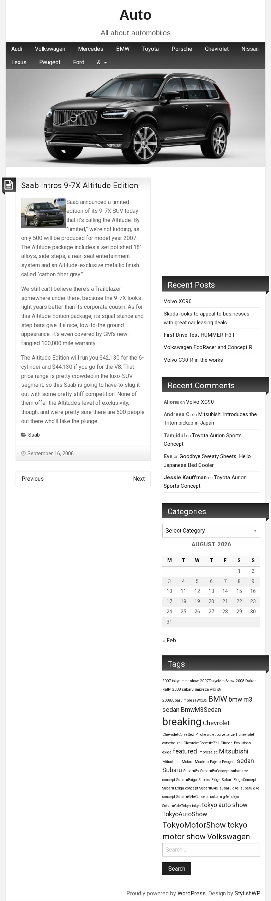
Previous (33, 478)
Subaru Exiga (210, 779)
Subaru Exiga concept (180, 788)
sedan (245, 760)
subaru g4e (229, 788)
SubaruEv (191, 771)
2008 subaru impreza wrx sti (196, 689)
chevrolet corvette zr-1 (218, 734)
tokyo (196, 806)
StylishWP (247, 893)
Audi (16, 49)
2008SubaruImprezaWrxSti (184, 700)
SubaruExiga (186, 779)
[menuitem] (17, 49)
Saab (34, 435)
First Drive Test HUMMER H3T (199, 335)
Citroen (227, 743)
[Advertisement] (211, 222)
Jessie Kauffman (185, 477)
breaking (181, 722)
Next (139, 478)
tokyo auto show (224, 805)
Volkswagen (50, 49)
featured (185, 751)
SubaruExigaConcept (239, 779)
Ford (78, 62)
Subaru (172, 770)
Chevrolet (217, 49)
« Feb (169, 640)
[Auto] (135, 117)
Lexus (18, 62)
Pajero (215, 761)
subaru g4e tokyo (224, 796)
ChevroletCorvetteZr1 (201, 743)
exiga (166, 752)
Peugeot (49, 62)
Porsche (181, 49)
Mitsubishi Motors (177, 761)
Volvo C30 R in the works (193, 360)
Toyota (150, 49)
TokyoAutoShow (184, 814)
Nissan (250, 49)
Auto (135, 15)
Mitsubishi (233, 751)
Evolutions (242, 743)
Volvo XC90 (178, 301)
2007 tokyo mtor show (180, 681)
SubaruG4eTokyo (176, 806)
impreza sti (208, 752)
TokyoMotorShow (194, 824)
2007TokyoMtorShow (217, 681)
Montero (202, 761)
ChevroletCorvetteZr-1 (180, 734)
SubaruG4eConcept (192, 796)
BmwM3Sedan (201, 709)
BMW (123, 49)
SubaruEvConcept (214, 771)
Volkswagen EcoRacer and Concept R (208, 347)
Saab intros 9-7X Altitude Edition (79, 185)
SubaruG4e (208, 788)
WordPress (191, 893)
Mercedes (90, 49)
